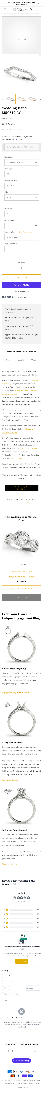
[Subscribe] (35, 1051)
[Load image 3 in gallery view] (32, 99)
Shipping (4, 132)
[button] (5, 10)
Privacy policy (22, 1083)
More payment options (21, 291)
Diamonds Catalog (10, 864)
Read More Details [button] (21, 588)
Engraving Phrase (10, 244)
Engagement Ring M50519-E (21, 576)
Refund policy (10, 1083)
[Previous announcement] (4, 3)
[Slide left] (2, 99)
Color (6, 192)
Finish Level (8, 157)
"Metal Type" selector (29, 448)
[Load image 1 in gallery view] (11, 99)
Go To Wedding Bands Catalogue (21, 488)
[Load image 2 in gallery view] (21, 99)
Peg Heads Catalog (10, 780)
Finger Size (8, 209)
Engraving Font (18, 232)
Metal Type (8, 169)
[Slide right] (40, 99)
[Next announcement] (38, 3)
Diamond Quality (10, 180)
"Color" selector (16, 458)
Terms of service (34, 1083)
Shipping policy (23, 1087)
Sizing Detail (9, 220)
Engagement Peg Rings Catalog (16, 692)
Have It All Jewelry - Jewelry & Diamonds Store (24, 1080)
